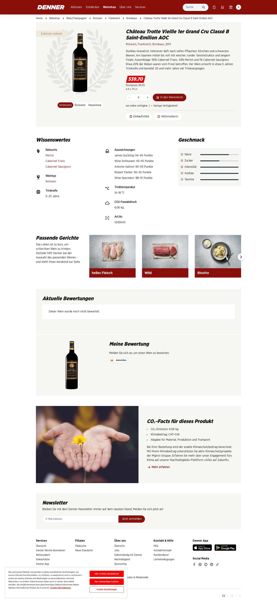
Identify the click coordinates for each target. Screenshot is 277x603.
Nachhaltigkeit (122, 559)
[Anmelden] (238, 7)
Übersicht (41, 546)
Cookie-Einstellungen (107, 590)
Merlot (50, 155)
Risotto (203, 273)
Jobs (116, 550)
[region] (66, 582)
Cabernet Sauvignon (58, 166)
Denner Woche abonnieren (50, 550)
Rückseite (80, 105)
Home (39, 18)
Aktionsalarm (43, 555)
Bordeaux (131, 18)
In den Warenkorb (171, 97)
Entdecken (92, 7)
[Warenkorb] (222, 7)
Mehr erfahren (161, 467)
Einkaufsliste (43, 559)
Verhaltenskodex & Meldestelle (131, 577)
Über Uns (125, 7)
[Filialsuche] (231, 7)
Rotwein (97, 18)
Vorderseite (65, 105)
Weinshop (109, 7)
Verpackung (94, 105)
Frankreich (114, 18)
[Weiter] (241, 257)
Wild (148, 273)
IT (240, 596)
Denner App (42, 564)
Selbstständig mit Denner (128, 555)
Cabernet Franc (55, 161)
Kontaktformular (163, 550)
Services (140, 7)
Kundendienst (161, 555)
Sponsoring (120, 564)
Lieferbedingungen (164, 559)
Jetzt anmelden (132, 519)
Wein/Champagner (76, 18)
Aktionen (76, 7)
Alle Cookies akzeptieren (107, 574)
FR (232, 596)
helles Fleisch (102, 273)
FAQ (156, 546)
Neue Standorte (84, 550)
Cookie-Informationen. (60, 588)
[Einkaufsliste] (214, 7)
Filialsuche (80, 546)
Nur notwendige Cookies (107, 582)
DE (223, 596)
